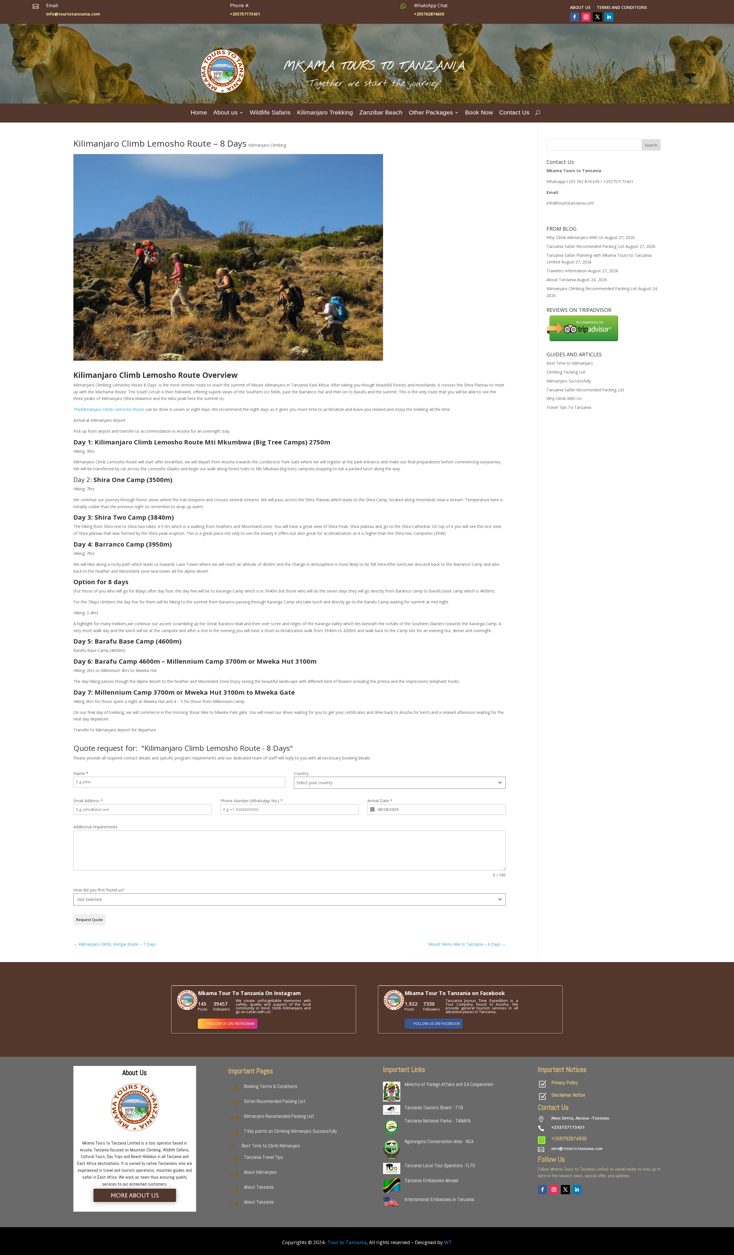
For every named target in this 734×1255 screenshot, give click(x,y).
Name (80, 773)
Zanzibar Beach (381, 113)
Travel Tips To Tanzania (568, 407)
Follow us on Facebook (437, 1023)
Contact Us (514, 113)
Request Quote (89, 919)
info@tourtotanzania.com (576, 1148)
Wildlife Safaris (270, 113)
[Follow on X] (597, 17)
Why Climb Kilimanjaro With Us (575, 237)
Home (199, 113)
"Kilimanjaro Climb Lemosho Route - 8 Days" (217, 748)
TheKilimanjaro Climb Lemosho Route (109, 409)
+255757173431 (568, 1127)
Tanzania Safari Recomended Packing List (585, 246)
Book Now (479, 113)
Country (301, 773)
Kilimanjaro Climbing (267, 145)
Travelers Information (566, 270)
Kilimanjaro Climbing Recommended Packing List (591, 288)
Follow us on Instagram (231, 1023)
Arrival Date (380, 800)
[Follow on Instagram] (586, 17)
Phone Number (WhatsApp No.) (251, 800)
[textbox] (394, 782)
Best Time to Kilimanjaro (569, 363)
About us (580, 7)
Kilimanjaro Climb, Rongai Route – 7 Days (114, 944)
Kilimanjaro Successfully (568, 381)
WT (448, 1242)
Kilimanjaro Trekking (325, 113)
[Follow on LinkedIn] (609, 17)
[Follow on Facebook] (574, 17)
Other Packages (431, 113)
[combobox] (400, 783)
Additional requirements (95, 826)
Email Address (88, 800)
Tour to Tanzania (347, 1242)
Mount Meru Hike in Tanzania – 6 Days (467, 944)
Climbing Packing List (565, 372)
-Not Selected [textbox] (88, 899)
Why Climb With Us (563, 398)
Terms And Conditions (622, 7)
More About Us (135, 1195)
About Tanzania (561, 279)
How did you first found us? (98, 890)
